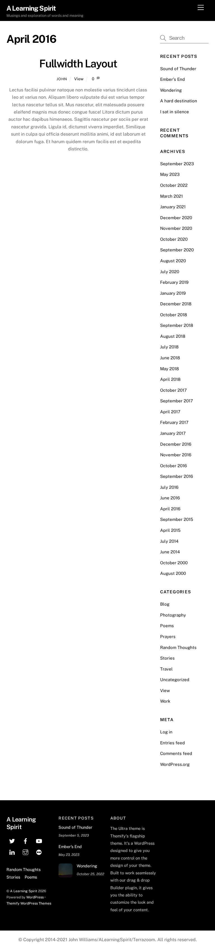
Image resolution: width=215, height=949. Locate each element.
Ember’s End (172, 79)
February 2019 (174, 282)
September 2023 (177, 163)
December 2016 (175, 444)
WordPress (35, 897)
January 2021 (173, 206)
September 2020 (177, 249)
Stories (167, 658)
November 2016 (175, 454)
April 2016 (170, 508)
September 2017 (176, 400)
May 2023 (170, 174)
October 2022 (174, 185)
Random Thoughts (178, 647)
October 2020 (174, 239)
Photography (173, 615)
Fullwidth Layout (78, 63)
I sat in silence (174, 111)
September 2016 (176, 476)
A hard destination (178, 100)
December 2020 (176, 217)
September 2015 (176, 519)
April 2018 (170, 379)
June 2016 (170, 497)
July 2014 (169, 541)
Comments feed (176, 753)
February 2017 (174, 422)
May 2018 (169, 368)
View (78, 78)
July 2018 (169, 346)
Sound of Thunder (178, 68)
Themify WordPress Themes (28, 903)
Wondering (171, 90)
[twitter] (12, 840)
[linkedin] (12, 851)
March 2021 (171, 196)
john (62, 79)
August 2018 (172, 336)
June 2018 (170, 357)
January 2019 (173, 293)
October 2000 (174, 562)
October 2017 (173, 390)
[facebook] (25, 840)
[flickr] (39, 851)
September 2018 (176, 325)
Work (165, 701)
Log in (166, 732)
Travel (166, 669)
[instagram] (25, 851)
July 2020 (169, 271)
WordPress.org (175, 764)
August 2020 (173, 260)
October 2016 (173, 465)
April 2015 (170, 530)
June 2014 (170, 551)
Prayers (168, 636)
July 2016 (169, 487)
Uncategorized (174, 679)
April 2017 (170, 411)
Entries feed (172, 742)
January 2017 (173, 433)
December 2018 (175, 303)
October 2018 (173, 314)
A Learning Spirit (23, 891)
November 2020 (176, 228)
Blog (164, 604)
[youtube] (39, 840)
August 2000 (173, 573)
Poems (167, 625)
